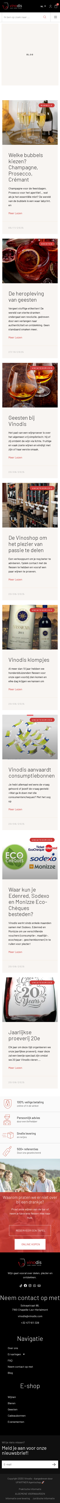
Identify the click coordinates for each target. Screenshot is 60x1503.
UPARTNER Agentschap (28, 1482)
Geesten (12, 1409)
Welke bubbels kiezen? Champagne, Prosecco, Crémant (25, 167)
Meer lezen (15, 213)
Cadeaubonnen (17, 1415)
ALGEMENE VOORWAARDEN (30, 1493)
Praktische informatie (30, 1489)
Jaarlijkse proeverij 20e (24, 1035)
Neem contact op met (20, 1366)
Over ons (13, 1348)
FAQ (10, 1360)
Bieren (11, 1403)
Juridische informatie (44, 1498)
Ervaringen (14, 1354)
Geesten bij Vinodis (21, 420)
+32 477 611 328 (30, 1322)
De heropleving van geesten (26, 296)
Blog (10, 1372)
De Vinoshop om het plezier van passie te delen (27, 543)
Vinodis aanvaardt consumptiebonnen (31, 772)
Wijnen (12, 1397)
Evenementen (16, 1421)
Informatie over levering (18, 1498)
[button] (55, 17)
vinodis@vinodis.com (30, 1316)
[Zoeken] (44, 17)
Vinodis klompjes (28, 659)
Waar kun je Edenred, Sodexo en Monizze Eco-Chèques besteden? (28, 901)
